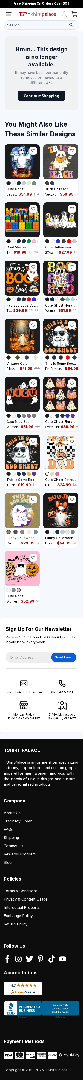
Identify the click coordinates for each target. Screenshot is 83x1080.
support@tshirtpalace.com (24, 692)
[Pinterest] (40, 959)
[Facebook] (7, 959)
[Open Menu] (9, 15)
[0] (74, 15)
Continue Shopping (41, 95)
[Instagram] (18, 959)
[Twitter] (29, 959)
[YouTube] (62, 959)
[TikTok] (51, 959)
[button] (33, 151)
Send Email (64, 657)
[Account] (64, 15)
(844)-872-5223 (62, 692)
